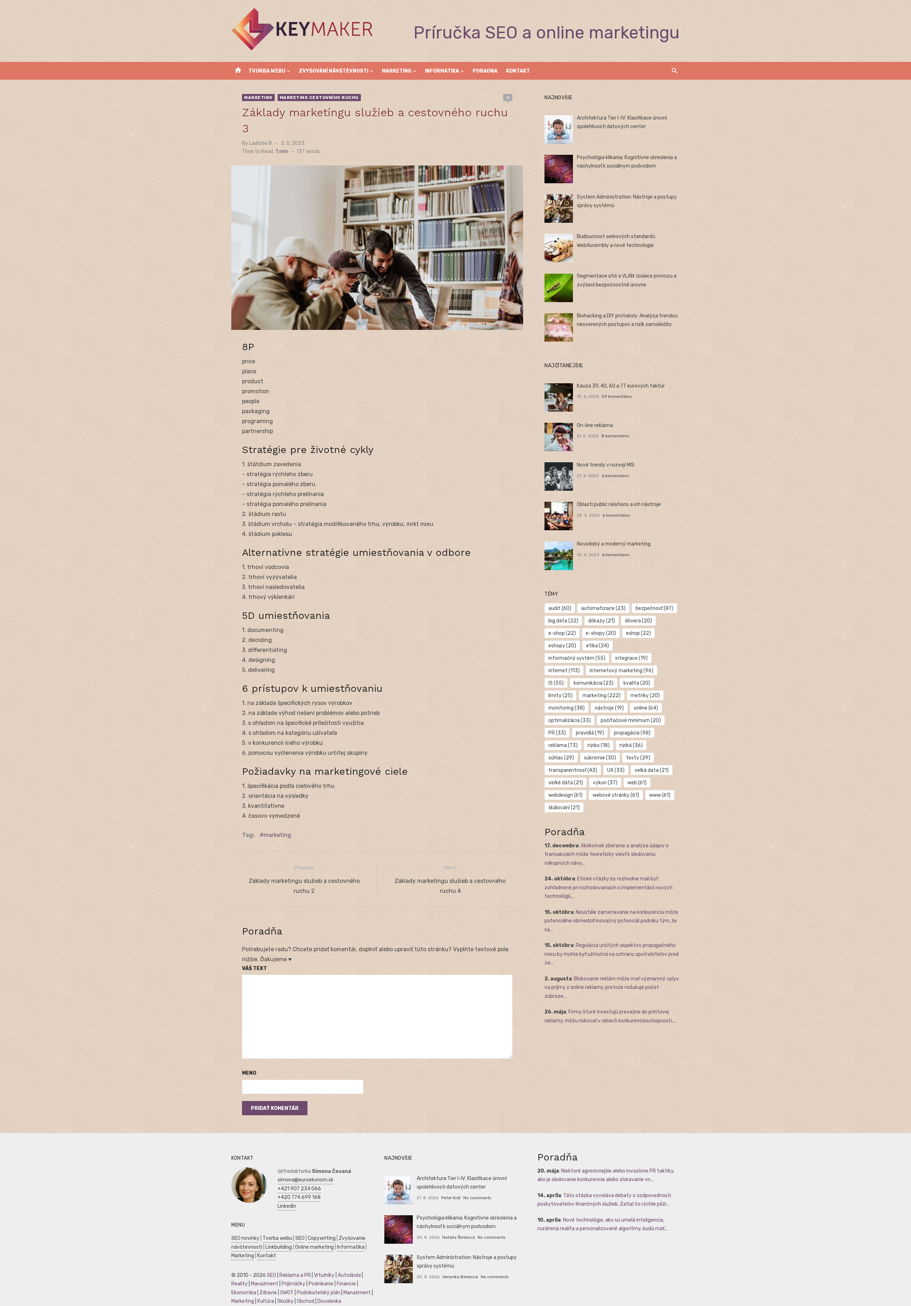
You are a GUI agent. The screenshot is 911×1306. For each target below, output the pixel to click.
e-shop (562, 633)
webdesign (565, 795)
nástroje (609, 708)
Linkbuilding (278, 1247)
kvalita (636, 683)
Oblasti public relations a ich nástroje (619, 504)
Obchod (305, 1301)
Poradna (485, 71)
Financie (346, 1284)
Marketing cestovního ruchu (319, 97)
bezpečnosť (654, 608)
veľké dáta (565, 783)
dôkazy (601, 621)
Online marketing (314, 1247)
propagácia (632, 733)
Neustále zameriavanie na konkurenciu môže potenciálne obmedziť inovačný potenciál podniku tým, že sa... (611, 921)
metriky (645, 696)
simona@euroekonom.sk (305, 1180)
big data (563, 621)
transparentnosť (572, 770)
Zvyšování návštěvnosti (333, 71)
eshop (638, 633)
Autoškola (349, 1275)
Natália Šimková (458, 1237)
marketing (277, 835)
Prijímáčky (293, 1284)
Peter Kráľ (450, 1197)
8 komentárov (615, 435)
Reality (239, 1284)
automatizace (603, 608)
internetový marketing (621, 671)
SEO (300, 1238)
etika (597, 646)
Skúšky (285, 1301)
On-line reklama (595, 425)
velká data (651, 770)
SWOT (287, 1293)
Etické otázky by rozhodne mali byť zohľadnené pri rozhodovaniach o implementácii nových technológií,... (608, 887)
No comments (477, 1197)
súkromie (600, 758)
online (646, 708)
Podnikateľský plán (318, 1293)
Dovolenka (329, 1301)
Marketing (396, 71)
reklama (563, 745)
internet (564, 671)
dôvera (638, 621)
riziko (599, 745)
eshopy (562, 646)
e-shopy (601, 633)
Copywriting (322, 1238)
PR (557, 733)
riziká (631, 745)
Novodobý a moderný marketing (614, 544)
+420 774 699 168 (299, 1197)
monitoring (566, 708)
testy (638, 758)
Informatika (442, 71)
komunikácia (594, 683)
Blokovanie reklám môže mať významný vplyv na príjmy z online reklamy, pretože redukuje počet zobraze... (611, 987)
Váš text (254, 968)
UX (616, 770)
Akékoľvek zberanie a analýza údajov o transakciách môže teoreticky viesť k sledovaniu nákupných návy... (606, 854)
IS (556, 683)
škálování (564, 808)
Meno (249, 1073)
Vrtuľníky (324, 1275)
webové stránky (616, 795)
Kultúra (265, 1301)
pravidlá (590, 733)
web (637, 783)
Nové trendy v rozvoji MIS (605, 465)
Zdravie (268, 1293)
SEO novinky (245, 1238)
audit (559, 608)
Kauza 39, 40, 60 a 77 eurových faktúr (621, 386)
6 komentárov (616, 475)
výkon (605, 783)
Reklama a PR (295, 1275)
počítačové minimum (631, 720)
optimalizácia (569, 720)
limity (560, 696)
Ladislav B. (261, 143)
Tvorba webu (266, 71)
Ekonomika (243, 1293)
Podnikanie (321, 1284)
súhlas (561, 758)
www (659, 795)
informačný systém (576, 658)
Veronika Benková (460, 1276)
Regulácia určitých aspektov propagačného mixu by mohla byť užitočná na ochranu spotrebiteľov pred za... (611, 954)
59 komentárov (617, 396)
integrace (631, 658)
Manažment (264, 1284)
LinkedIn (287, 1206)
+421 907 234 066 (299, 1189)
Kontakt (518, 71)
